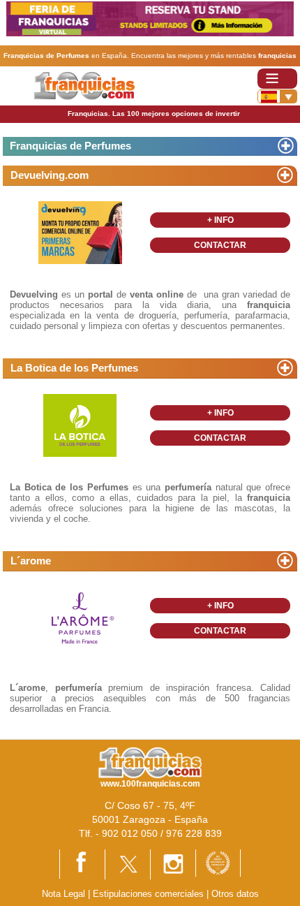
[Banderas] (277, 96)
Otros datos (235, 894)
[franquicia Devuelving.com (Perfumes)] (80, 232)
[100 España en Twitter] (128, 863)
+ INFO (220, 220)
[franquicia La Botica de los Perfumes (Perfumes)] (80, 425)
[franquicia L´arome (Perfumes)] (80, 618)
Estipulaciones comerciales (150, 894)
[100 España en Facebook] (82, 863)
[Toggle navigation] (277, 78)
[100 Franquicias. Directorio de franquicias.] (84, 85)
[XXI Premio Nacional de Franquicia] (218, 862)
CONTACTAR (220, 245)
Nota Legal (63, 894)
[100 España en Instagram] (173, 863)
